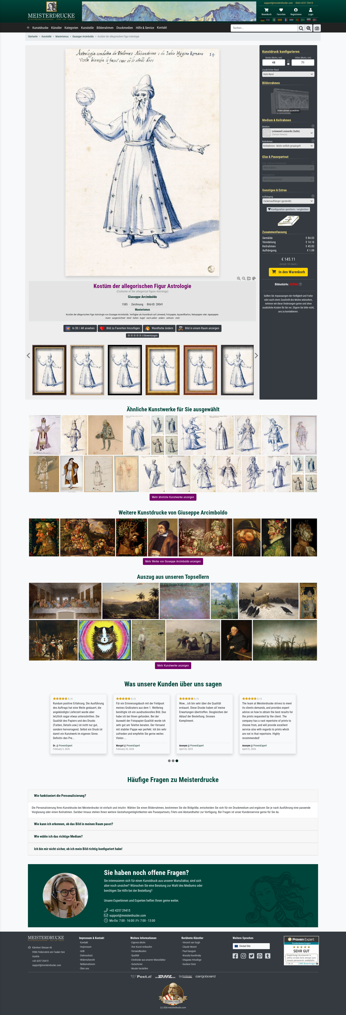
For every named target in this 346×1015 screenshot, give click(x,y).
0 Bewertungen (150, 335)
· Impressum (85, 946)
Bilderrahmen (105, 28)
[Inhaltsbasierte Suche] (308, 28)
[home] (28, 27)
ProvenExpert (72, 745)
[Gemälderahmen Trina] (87, 370)
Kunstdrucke (40, 28)
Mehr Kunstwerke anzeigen (173, 665)
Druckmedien (124, 28)
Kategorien (71, 28)
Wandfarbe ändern (161, 328)
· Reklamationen (87, 964)
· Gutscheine (136, 964)
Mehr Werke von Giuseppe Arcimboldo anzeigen (173, 561)
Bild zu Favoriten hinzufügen (122, 328)
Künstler (56, 28)
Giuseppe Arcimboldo (83, 36)
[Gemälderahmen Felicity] (124, 370)
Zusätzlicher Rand (270, 69)
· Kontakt (83, 942)
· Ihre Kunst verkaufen (141, 946)
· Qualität (134, 955)
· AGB (82, 951)
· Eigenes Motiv (137, 942)
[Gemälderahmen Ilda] (238, 370)
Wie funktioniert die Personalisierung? (60, 796)
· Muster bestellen (139, 968)
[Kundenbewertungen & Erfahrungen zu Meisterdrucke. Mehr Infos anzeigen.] (301, 950)
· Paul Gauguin (188, 951)
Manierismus (62, 36)
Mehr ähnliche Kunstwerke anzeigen (173, 497)
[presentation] (28, 356)
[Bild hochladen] (317, 28)
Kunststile (87, 28)
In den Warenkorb (290, 272)
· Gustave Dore (188, 964)
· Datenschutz (86, 955)
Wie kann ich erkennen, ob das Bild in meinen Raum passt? (73, 824)
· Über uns (84, 968)
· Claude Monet (189, 946)
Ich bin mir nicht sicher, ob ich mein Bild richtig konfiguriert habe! (78, 849)
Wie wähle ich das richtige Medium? (58, 836)
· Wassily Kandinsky (191, 955)
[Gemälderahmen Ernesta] (200, 370)
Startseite (33, 36)
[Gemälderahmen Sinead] (49, 370)
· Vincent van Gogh (190, 942)
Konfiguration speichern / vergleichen (290, 209)
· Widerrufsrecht (87, 959)
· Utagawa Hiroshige (191, 959)
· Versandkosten (138, 951)
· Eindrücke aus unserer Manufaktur (147, 959)
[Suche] (301, 28)
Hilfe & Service (145, 28)
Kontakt (162, 27)
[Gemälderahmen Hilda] (162, 370)
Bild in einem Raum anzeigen (201, 328)
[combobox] (288, 74)
